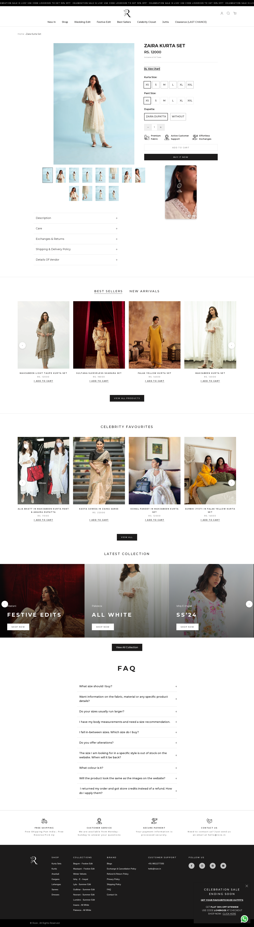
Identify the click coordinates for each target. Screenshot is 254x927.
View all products (127, 398)
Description (43, 218)
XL (181, 84)
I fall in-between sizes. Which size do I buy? (109, 732)
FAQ (109, 889)
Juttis (165, 22)
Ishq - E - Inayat (80, 879)
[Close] (246, 886)
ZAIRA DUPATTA (156, 116)
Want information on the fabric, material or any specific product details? (123, 699)
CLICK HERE (229, 913)
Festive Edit (104, 22)
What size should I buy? (95, 686)
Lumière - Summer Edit (84, 900)
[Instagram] (202, 866)
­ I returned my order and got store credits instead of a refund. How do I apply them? (125, 791)
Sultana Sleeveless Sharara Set (99, 373)
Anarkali (55, 874)
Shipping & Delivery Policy (53, 249)
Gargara (55, 879)
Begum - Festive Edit (83, 863)
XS (147, 84)
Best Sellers (124, 22)
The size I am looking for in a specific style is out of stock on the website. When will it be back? (123, 755)
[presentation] (22, 345)
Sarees (55, 889)
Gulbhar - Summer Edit (84, 889)
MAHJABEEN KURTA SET (210, 373)
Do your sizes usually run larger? (101, 711)
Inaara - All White (81, 905)
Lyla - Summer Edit (82, 884)
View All (127, 537)
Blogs (109, 863)
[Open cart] (234, 13)
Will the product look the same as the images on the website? (122, 778)
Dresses (55, 894)
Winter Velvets (79, 874)
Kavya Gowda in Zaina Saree (99, 509)
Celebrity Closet (146, 22)
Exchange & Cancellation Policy (121, 869)
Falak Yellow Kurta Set (155, 373)
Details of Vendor (47, 259)
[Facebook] (191, 866)
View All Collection (127, 647)
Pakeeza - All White (82, 910)
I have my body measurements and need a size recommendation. (124, 722)
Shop (65, 22)
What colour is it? (91, 767)
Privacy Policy (113, 879)
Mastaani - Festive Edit (84, 869)
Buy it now (180, 157)
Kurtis (54, 869)
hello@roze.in (154, 869)
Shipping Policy (114, 884)
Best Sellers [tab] (108, 291)
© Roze (34, 923)
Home (21, 34)
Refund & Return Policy (117, 874)
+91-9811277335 (156, 863)
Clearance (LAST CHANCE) (191, 22)
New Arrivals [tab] (144, 291)
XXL (190, 84)
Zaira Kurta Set (33, 34)
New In (51, 22)
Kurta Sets (56, 863)
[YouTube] (223, 866)
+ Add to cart (43, 381)
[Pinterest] (213, 866)
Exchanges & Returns (50, 239)
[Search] (228, 13)
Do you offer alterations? (96, 742)
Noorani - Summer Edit (84, 894)
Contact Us (112, 894)
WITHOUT (178, 116)
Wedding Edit (82, 22)
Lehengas (56, 884)
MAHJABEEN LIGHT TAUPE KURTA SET (43, 373)
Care (39, 228)
